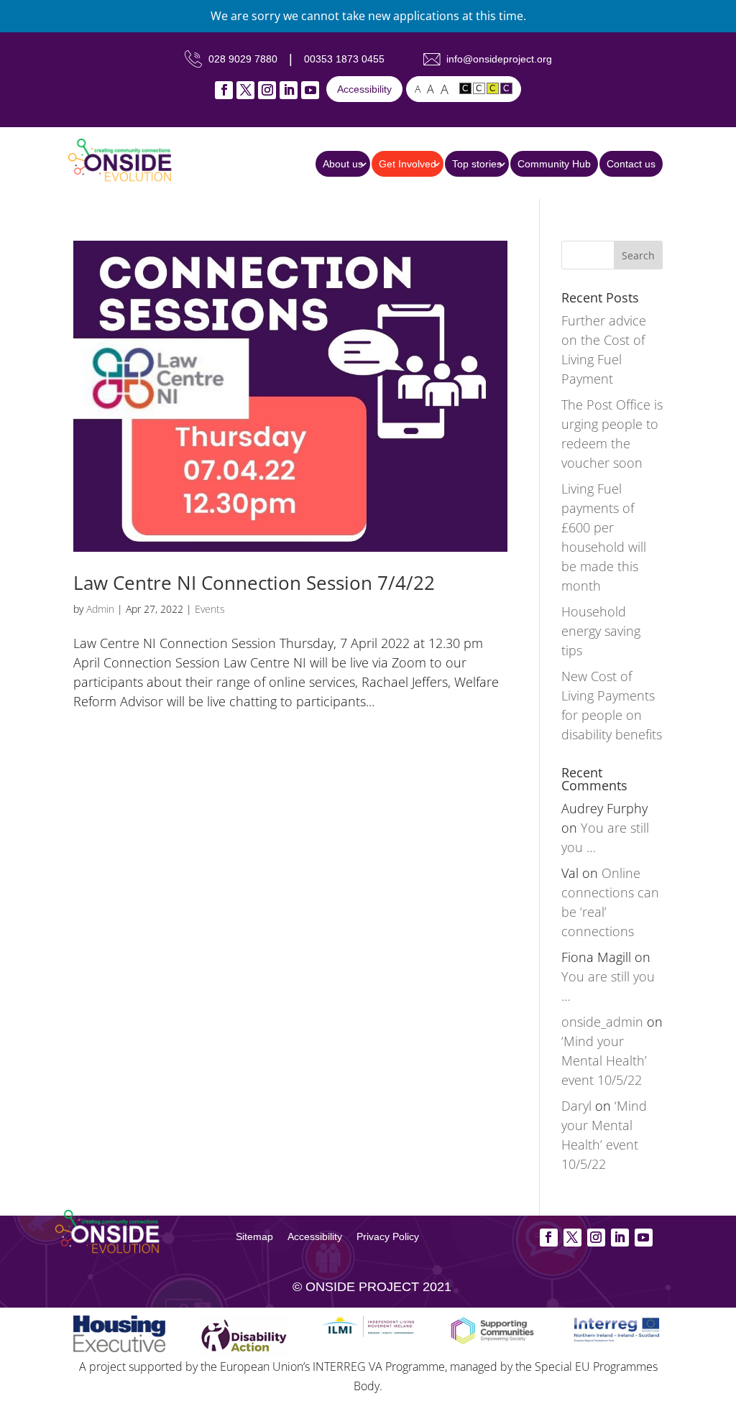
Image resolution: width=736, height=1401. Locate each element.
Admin (100, 609)
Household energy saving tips (600, 631)
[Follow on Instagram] (267, 90)
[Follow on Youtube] (310, 90)
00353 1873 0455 (344, 59)
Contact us (631, 164)
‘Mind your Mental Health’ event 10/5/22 (604, 1060)
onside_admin (602, 1021)
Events (210, 609)
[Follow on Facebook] (224, 90)
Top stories (477, 164)
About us (343, 164)
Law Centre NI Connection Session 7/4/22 (254, 583)
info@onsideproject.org (499, 59)
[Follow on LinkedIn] (289, 90)
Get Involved (407, 164)
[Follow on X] (245, 90)
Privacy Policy (387, 1236)
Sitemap (254, 1236)
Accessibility (364, 89)
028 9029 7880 (242, 59)
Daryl (576, 1105)
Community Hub (554, 164)
